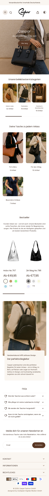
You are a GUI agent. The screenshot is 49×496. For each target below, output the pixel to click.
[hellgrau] (34, 281)
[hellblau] (5, 286)
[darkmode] (43, 12)
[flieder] (28, 286)
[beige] (39, 281)
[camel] (11, 281)
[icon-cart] (38, 12)
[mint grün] (16, 281)
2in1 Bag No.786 (33, 270)
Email (8, 445)
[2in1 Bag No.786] (36, 251)
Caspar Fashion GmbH (27, 488)
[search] (11, 12)
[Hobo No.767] (13, 251)
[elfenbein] (5, 281)
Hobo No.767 (9, 270)
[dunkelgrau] (28, 281)
